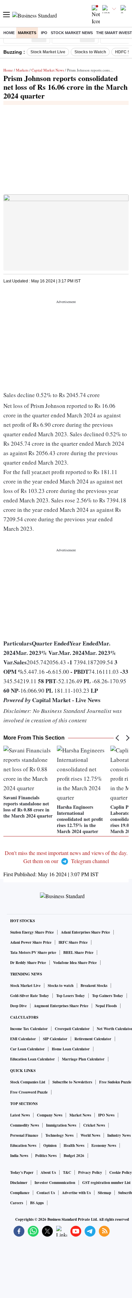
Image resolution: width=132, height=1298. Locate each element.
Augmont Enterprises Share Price (61, 1005)
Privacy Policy (90, 1172)
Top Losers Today (70, 995)
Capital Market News (47, 70)
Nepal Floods (106, 1005)
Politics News (46, 1155)
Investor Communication (55, 1182)
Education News (23, 1145)
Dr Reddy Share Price (28, 962)
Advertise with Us (76, 1192)
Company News (49, 1115)
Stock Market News (72, 33)
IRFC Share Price (73, 942)
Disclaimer (18, 1182)
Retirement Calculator (92, 1039)
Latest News (20, 1115)
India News (19, 1155)
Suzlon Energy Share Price (32, 932)
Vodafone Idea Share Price (75, 962)
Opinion (50, 1145)
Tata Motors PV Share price (33, 952)
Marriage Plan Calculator (83, 1059)
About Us (48, 1172)
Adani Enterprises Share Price (85, 932)
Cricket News (94, 1125)
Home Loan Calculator (71, 1049)
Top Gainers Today (107, 995)
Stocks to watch (60, 985)
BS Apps (37, 1202)
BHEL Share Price (78, 952)
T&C (67, 1172)
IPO (44, 33)
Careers (16, 1202)
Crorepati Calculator (72, 1028)
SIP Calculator (55, 1039)
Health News (74, 1145)
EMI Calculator (23, 1039)
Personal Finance (24, 1135)
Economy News (103, 1145)
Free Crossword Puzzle (29, 1092)
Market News (80, 1115)
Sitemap (104, 1192)
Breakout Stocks (94, 985)
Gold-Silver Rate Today (29, 995)
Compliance (19, 1192)
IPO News (106, 1115)
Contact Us (46, 1192)
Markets (27, 33)
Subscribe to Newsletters (72, 1082)
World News (90, 1135)
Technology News (59, 1135)
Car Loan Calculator (27, 1049)
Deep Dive (18, 1005)
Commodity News (24, 1125)
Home (9, 33)
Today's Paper (22, 1172)
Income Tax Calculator (29, 1028)
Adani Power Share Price (30, 942)
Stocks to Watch (90, 52)
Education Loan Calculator (32, 1059)
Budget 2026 (74, 1155)
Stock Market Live (47, 52)
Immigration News (61, 1125)
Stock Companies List (27, 1082)
